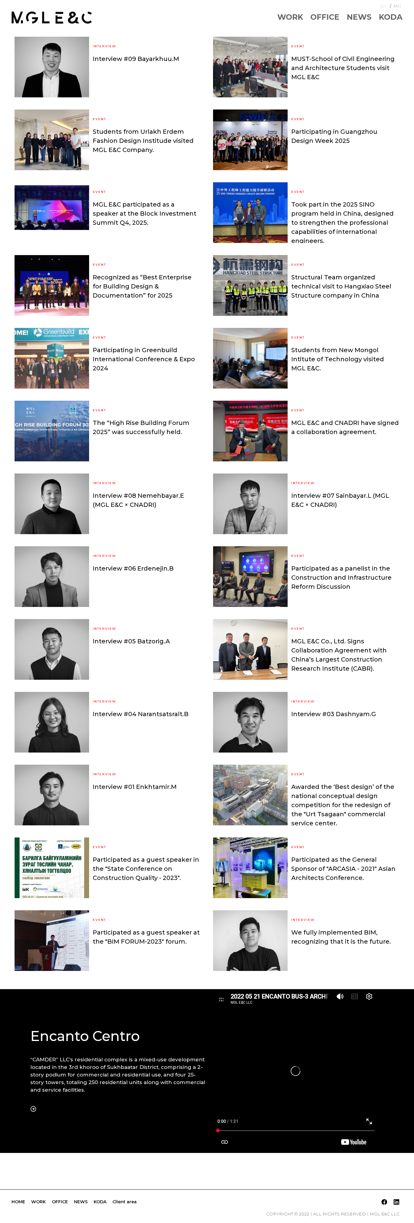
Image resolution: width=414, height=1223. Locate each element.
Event (298, 46)
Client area (124, 1201)
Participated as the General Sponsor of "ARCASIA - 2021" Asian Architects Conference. (343, 868)
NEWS (359, 17)
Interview (104, 46)
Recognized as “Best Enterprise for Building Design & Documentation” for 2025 (142, 286)
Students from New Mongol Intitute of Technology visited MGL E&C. (337, 359)
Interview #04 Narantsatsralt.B (141, 714)
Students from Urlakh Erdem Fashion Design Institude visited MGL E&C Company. (143, 140)
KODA (390, 17)
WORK (290, 17)
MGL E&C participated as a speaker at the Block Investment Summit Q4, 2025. (144, 213)
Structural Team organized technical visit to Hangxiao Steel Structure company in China (341, 286)
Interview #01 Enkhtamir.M (135, 786)
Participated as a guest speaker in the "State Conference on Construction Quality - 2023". (146, 868)
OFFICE (324, 17)
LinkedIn (396, 1202)
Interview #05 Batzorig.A (131, 641)
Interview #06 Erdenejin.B (133, 568)
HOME (18, 1201)
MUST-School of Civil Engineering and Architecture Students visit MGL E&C (343, 68)
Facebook (384, 1202)
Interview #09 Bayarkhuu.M (136, 58)
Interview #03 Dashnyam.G (333, 714)
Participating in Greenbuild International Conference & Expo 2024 (144, 359)
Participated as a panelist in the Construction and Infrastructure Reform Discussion (341, 577)
